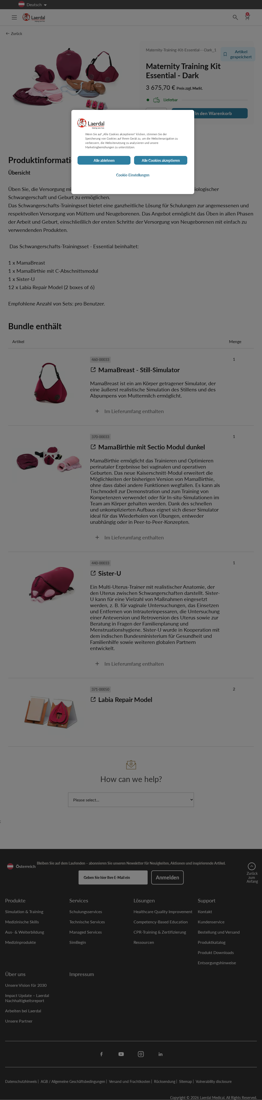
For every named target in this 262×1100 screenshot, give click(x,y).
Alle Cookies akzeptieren (161, 160)
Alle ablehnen (104, 160)
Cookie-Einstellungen (132, 174)
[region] (132, 152)
